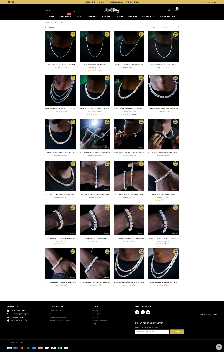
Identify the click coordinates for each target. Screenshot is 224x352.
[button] (92, 70)
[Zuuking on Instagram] (12, 2)
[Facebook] (137, 312)
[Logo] (112, 10)
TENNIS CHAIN (58, 22)
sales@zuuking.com (209, 2)
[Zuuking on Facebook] (9, 2)
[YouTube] (148, 312)
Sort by (155, 27)
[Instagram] (143, 312)
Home (47, 22)
